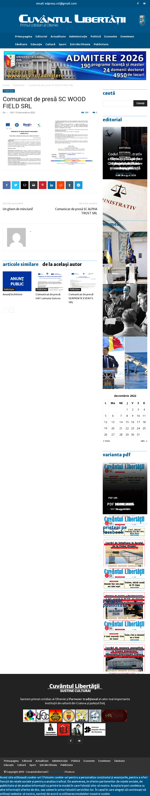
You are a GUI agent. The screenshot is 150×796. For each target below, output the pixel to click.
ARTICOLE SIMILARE (20, 264)
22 (127, 428)
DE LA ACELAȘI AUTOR (62, 264)
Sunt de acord (119, 794)
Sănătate (21, 44)
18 (144, 422)
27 (112, 434)
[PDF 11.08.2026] (125, 593)
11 (144, 416)
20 (112, 428)
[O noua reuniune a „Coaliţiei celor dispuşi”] (125, 258)
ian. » (144, 441)
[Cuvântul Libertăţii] (75, 20)
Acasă (6, 85)
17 (138, 422)
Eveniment (127, 36)
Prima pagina (23, 36)
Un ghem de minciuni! (18, 209)
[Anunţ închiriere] (17, 281)
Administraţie (78, 36)
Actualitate (58, 36)
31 (138, 434)
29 (127, 434)
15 (127, 422)
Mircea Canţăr (124, 173)
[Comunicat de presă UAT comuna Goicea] (50, 281)
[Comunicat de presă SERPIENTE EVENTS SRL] (83, 281)
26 (105, 434)
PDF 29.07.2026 (120, 504)
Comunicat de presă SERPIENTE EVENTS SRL (81, 298)
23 (132, 428)
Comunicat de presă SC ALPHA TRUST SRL (76, 211)
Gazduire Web (56, 771)
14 (120, 422)
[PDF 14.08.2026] (125, 540)
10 (138, 416)
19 (105, 428)
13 (112, 422)
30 (132, 434)
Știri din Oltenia (80, 44)
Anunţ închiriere (12, 294)
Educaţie (36, 44)
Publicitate (101, 44)
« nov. (106, 441)
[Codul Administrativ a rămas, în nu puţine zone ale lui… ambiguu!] (125, 205)
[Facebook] (138, 3)
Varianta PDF (116, 454)
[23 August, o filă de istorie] (125, 310)
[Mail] (144, 3)
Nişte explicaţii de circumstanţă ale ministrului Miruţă (125, 163)
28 (120, 434)
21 (120, 428)
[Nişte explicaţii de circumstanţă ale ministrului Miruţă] (125, 363)
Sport (62, 44)
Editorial (41, 36)
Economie (110, 36)
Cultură (50, 44)
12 (105, 422)
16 (132, 422)
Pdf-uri (112, 498)
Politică (96, 36)
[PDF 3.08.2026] (125, 645)
